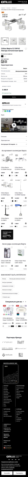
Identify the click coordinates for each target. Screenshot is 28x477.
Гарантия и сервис (20, 391)
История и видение (20, 411)
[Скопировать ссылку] (3, 111)
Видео (2, 115)
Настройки (7, 473)
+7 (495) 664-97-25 (7, 429)
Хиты (5, 404)
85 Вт (22, 326)
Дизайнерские (6, 402)
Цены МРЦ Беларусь (8, 416)
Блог (17, 416)
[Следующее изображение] (25, 24)
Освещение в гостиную (7, 286)
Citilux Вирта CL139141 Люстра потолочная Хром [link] (12, 9)
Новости (18, 414)
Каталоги (5, 412)
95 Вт (9, 326)
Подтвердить (19, 473)
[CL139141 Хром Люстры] (13, 41)
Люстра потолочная (21, 71)
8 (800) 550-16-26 (7, 428)
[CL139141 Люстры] (4, 41)
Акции (5, 405)
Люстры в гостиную (7, 289)
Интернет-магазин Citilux (20, 388)
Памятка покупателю (18, 393)
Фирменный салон (7, 441)
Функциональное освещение (7, 396)
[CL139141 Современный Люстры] (22, 41)
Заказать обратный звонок (6, 435)
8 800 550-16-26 (22, 1)
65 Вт (19, 326)
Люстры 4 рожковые (7, 282)
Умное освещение (7, 399)
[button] (14, 24)
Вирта (25, 68)
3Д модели (6, 414)
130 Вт (12, 326)
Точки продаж (19, 396)
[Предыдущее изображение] (3, 24)
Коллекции (6, 389)
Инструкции (18, 417)
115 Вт (25, 326)
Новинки (5, 388)
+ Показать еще (6, 297)
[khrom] (2, 61)
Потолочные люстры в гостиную (10, 293)
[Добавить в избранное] (26, 49)
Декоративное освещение (6, 393)
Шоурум (17, 397)
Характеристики (5, 140)
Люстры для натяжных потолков (17, 278)
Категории (6, 391)
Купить (14, 97)
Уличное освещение (8, 401)
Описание (3, 136)
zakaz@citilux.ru (7, 431)
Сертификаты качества (19, 420)
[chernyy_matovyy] (5, 61)
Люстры (4, 278)
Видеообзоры (19, 412)
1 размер (11, 226)
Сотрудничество (7, 411)
